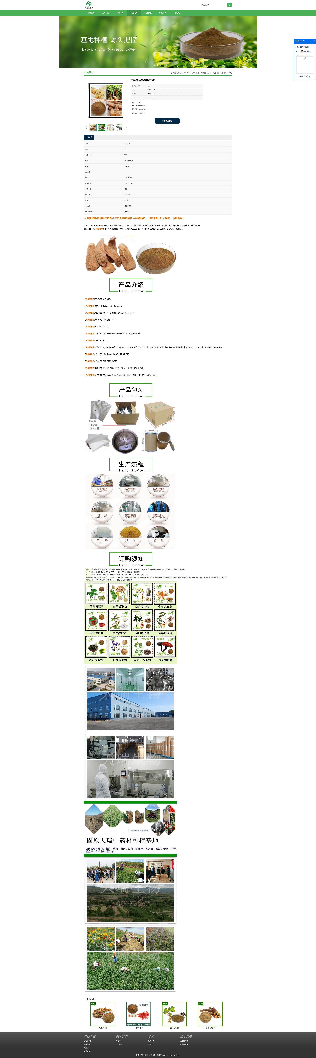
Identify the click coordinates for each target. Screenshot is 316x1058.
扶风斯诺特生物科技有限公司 (145, 1055)
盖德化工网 (184, 1041)
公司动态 (119, 13)
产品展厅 (134, 13)
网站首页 (186, 73)
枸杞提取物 (138, 1028)
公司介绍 (105, 13)
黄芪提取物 (103, 1028)
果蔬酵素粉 (87, 1051)
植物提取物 (205, 73)
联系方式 (162, 13)
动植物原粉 (87, 1044)
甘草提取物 (210, 1028)
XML (177, 1055)
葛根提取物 (174, 1028)
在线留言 (177, 13)
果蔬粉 (86, 1048)
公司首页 (91, 13)
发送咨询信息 (167, 121)
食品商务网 (184, 1044)
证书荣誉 (148, 13)
